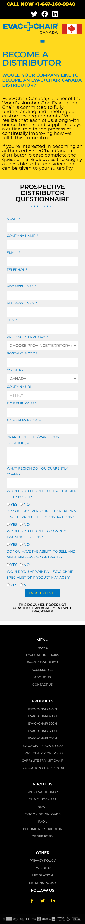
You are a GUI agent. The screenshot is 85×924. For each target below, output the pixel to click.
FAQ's (42, 822)
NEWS (43, 807)
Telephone (17, 269)
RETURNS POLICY (42, 883)
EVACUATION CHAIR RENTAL (42, 768)
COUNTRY (15, 370)
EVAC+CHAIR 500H (42, 723)
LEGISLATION (42, 875)
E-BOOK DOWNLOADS (43, 814)
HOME (43, 648)
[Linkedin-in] (53, 901)
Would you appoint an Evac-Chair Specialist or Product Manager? (40, 575)
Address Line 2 (21, 303)
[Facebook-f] (31, 901)
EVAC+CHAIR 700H (42, 738)
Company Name (21, 236)
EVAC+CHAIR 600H (42, 731)
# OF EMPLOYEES (22, 403)
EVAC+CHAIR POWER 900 (43, 753)
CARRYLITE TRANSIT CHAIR (42, 760)
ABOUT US (42, 677)
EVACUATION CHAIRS (42, 655)
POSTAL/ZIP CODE (22, 353)
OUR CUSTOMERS (42, 799)
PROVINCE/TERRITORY (26, 337)
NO (27, 504)
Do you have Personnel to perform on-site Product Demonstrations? (42, 514)
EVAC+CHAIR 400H (42, 716)
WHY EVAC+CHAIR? (42, 792)
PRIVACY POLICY (43, 860)
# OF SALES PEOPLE (24, 420)
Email (12, 253)
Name (12, 219)
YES (14, 504)
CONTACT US (42, 685)
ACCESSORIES (43, 670)
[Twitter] (34, 14)
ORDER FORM (43, 836)
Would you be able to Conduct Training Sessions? (37, 534)
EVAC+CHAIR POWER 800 (43, 746)
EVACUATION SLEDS (42, 662)
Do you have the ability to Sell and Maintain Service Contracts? (41, 554)
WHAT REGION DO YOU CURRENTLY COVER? (37, 471)
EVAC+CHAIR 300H (42, 709)
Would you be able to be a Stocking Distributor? (42, 494)
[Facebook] (44, 14)
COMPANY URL (19, 386)
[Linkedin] (55, 14)
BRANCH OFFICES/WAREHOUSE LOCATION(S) (34, 440)
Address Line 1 (20, 286)
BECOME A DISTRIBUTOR (42, 829)
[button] (42, 41)
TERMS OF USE (42, 868)
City (11, 320)
